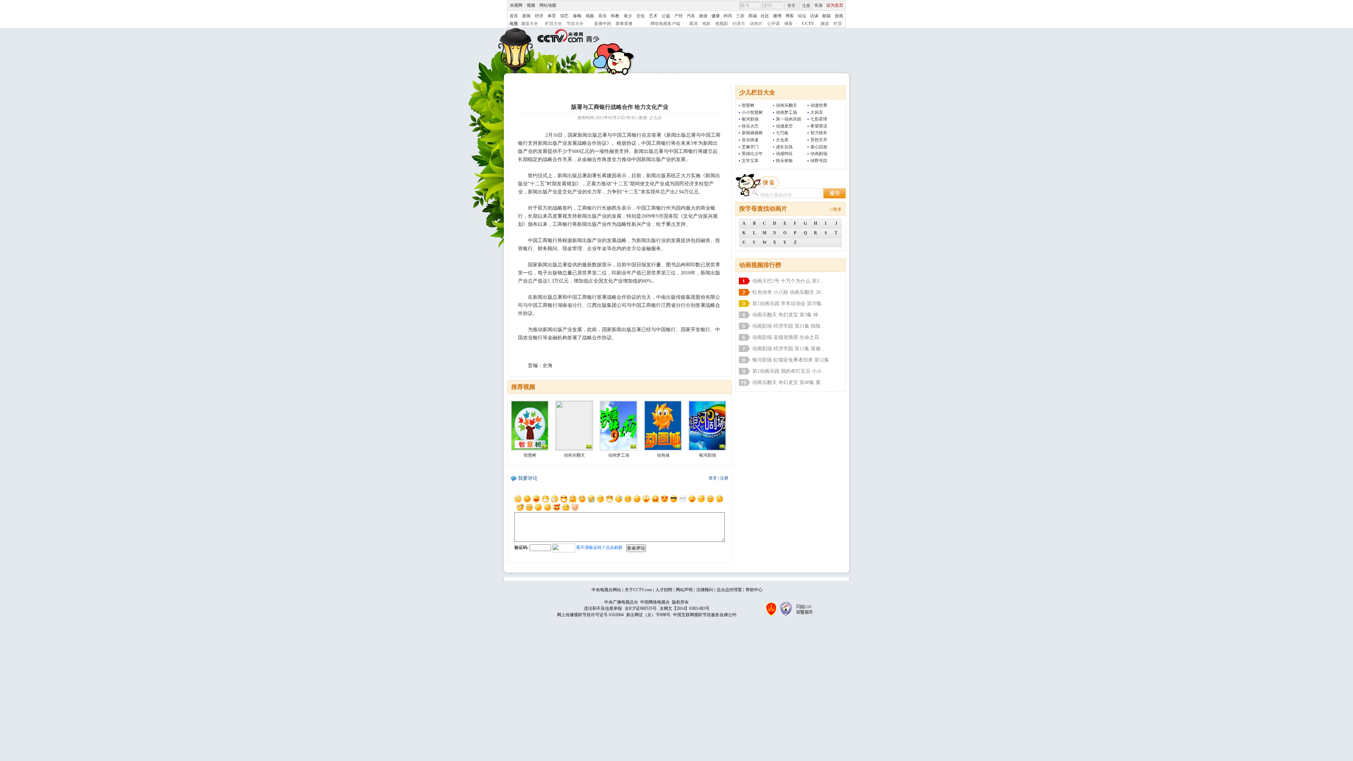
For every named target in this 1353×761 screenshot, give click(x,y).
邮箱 (826, 15)
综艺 (564, 15)
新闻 (526, 15)
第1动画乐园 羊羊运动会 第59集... (789, 303)
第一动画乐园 (788, 119)
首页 (513, 15)
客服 (818, 5)
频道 (825, 23)
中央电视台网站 (606, 589)
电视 (513, 23)
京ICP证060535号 (641, 608)
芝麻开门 (750, 146)
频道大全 (529, 23)
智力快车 (818, 132)
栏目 (838, 23)
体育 (552, 15)
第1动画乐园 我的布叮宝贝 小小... (789, 371)
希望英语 (818, 126)
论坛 (802, 15)
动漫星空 (784, 126)
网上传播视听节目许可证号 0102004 (590, 614)
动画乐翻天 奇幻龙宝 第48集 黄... (788, 382)
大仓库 (782, 139)
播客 (788, 23)
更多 (837, 209)
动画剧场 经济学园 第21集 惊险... (788, 326)
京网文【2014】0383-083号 (685, 608)
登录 (791, 5)
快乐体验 (784, 160)
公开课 (773, 23)
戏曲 (590, 15)
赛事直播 (624, 23)
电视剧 (721, 23)
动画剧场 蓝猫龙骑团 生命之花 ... (788, 337)
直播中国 (602, 23)
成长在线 (784, 146)
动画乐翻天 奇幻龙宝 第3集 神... (787, 314)
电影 (706, 23)
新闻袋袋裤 (752, 132)
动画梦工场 (786, 112)
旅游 (703, 15)
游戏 (839, 15)
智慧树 (748, 105)
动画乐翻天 (786, 105)
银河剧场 (750, 119)
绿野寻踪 (818, 160)
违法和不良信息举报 (603, 608)
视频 (531, 5)
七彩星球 (818, 119)
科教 (615, 15)
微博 (777, 15)
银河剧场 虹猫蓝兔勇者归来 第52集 (790, 360)
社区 (765, 15)
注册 (806, 5)
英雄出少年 (752, 153)
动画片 (756, 23)
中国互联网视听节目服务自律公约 (704, 614)
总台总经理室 (729, 589)
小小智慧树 (752, 112)
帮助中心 (754, 589)
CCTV (808, 23)
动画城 (663, 455)
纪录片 (739, 23)
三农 (740, 15)
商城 (752, 15)
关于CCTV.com (638, 589)
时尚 (728, 15)
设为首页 (834, 5)
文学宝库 (750, 160)
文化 (640, 15)
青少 (628, 15)
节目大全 (575, 23)
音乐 (602, 15)
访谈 (814, 15)
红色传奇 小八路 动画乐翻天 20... (788, 292)
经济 (539, 15)
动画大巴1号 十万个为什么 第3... (787, 281)
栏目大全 (553, 23)
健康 (715, 15)
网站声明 (684, 589)
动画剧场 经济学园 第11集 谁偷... (788, 348)
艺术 (653, 15)
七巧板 (782, 132)
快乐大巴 (750, 126)
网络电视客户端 (665, 23)
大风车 (816, 112)
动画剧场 (818, 153)
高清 (693, 23)
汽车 (691, 15)
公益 (666, 15)
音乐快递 (750, 139)
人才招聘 (663, 589)
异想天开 (818, 139)
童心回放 (818, 146)
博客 (789, 15)
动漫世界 (818, 105)
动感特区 (784, 153)
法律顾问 (704, 589)
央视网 (516, 5)
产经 (678, 15)
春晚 (577, 15)
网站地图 (547, 5)
